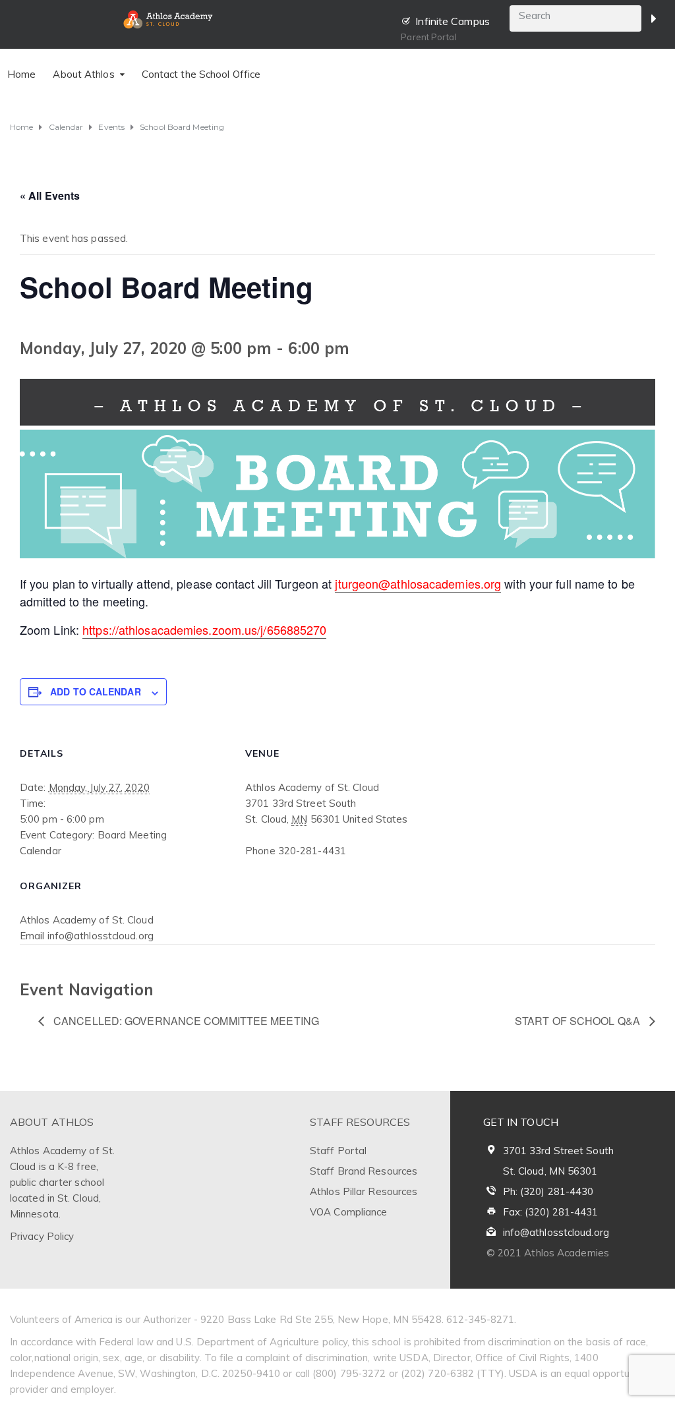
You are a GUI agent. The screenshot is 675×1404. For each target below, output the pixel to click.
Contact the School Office (201, 74)
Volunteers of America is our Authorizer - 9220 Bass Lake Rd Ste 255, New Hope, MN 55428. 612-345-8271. (263, 1319)
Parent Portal (428, 37)
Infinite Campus (452, 21)
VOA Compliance (348, 1212)
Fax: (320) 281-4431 (551, 1212)
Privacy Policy (42, 1236)
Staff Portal (338, 1150)
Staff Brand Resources (363, 1171)
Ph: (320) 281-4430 (548, 1191)
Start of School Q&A (579, 1020)
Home (21, 74)
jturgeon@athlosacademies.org (418, 583)
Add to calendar (95, 691)
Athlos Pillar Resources (363, 1191)
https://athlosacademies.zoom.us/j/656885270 (204, 629)
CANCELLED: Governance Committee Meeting (185, 1020)
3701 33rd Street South (558, 1150)
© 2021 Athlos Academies (547, 1252)
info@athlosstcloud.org (556, 1232)
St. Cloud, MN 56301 (550, 1171)
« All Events (50, 195)
